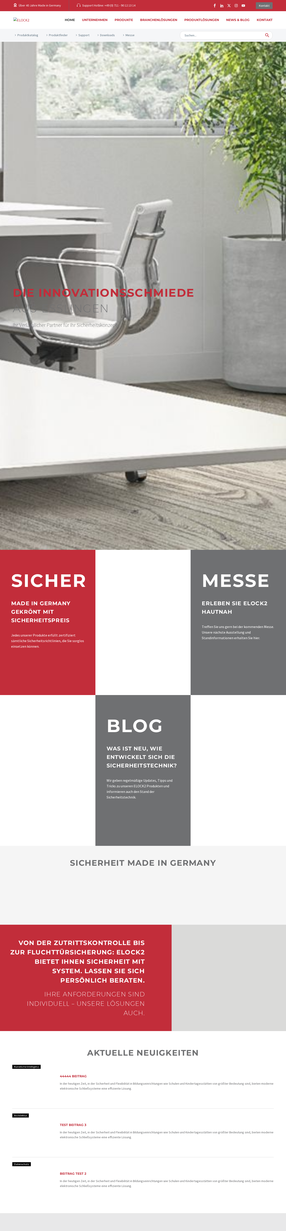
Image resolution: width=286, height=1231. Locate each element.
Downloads (107, 35)
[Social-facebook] (214, 5)
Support (83, 35)
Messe (130, 35)
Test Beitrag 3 (73, 1125)
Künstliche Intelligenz (26, 1066)
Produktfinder (58, 35)
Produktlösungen (201, 20)
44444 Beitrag (73, 1076)
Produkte (124, 20)
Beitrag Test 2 (73, 1174)
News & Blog (238, 20)
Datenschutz (21, 1164)
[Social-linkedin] (221, 5)
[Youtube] (243, 5)
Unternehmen (94, 20)
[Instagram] (236, 5)
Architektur (20, 1115)
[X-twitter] (229, 5)
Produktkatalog (27, 35)
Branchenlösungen (158, 20)
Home (70, 20)
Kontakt (265, 20)
